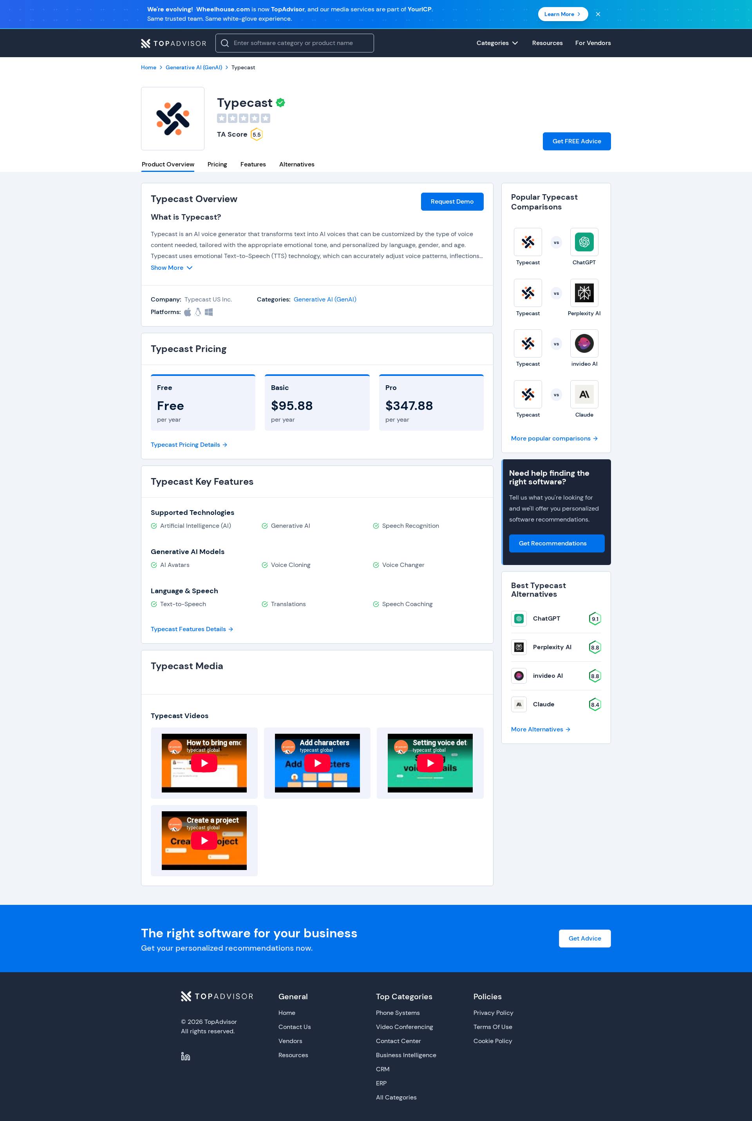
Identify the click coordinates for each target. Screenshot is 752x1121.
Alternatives (297, 164)
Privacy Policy (493, 1013)
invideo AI (548, 676)
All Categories (396, 1097)
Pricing (217, 164)
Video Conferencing (404, 1027)
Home (286, 1013)
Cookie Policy (493, 1041)
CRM (383, 1069)
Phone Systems (398, 1013)
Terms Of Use (493, 1027)
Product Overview (168, 164)
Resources (293, 1055)
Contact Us (294, 1027)
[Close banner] (598, 14)
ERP (381, 1083)
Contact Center (398, 1041)
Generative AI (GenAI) (325, 299)
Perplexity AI (552, 647)
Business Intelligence (406, 1055)
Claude (544, 704)
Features (253, 164)
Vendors (290, 1041)
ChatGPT (546, 618)
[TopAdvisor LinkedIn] (185, 1056)
